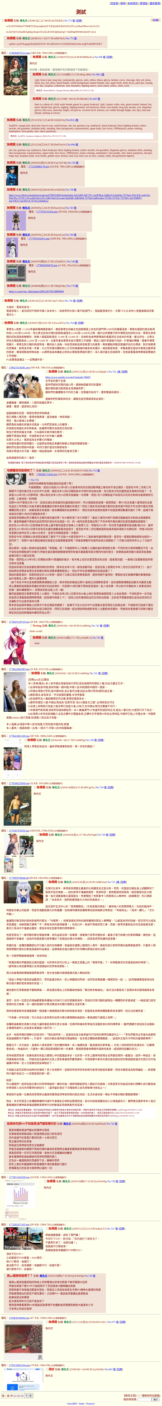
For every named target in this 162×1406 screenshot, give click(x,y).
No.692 (70, 120)
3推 (117, 882)
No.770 (71, 286)
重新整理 (155, 3)
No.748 (71, 261)
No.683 (93, 98)
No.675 (111, 1322)
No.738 (69, 189)
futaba (81, 1403)
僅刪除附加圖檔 (150, 1395)
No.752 (112, 371)
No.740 (90, 740)
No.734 (110, 1123)
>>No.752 (33, 480)
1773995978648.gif (19, 878)
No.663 (108, 1369)
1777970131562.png (46, 211)
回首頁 (114, 3)
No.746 (69, 234)
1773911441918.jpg (19, 1177)
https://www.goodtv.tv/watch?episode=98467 (68, 377)
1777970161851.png (38, 238)
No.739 (99, 787)
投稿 (155, 20)
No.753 (93, 470)
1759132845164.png (19, 1365)
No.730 (111, 1181)
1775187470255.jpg (19, 830)
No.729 (88, 1275)
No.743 (96, 637)
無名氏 (26, 208)
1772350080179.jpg (38, 166)
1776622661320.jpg (19, 736)
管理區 (144, 3)
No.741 (94, 673)
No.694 (71, 144)
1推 (102, 74)
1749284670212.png (19, 53)
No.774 (70, 38)
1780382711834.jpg (47, 474)
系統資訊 (133, 3)
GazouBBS (72, 1403)
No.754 (70, 323)
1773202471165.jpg (19, 1224)
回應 (78, 20)
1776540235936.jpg (19, 783)
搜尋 (122, 3)
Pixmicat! (90, 1403)
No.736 (101, 834)
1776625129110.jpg (19, 622)
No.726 (71, 162)
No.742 (95, 625)
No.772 (68, 20)
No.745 (69, 208)
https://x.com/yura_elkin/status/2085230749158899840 (36, 291)
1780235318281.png (19, 367)
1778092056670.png (46, 265)
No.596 (98, 57)
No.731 (111, 882)
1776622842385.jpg (19, 669)
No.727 (111, 1228)
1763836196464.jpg (19, 1318)
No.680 (96, 74)
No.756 (68, 300)
